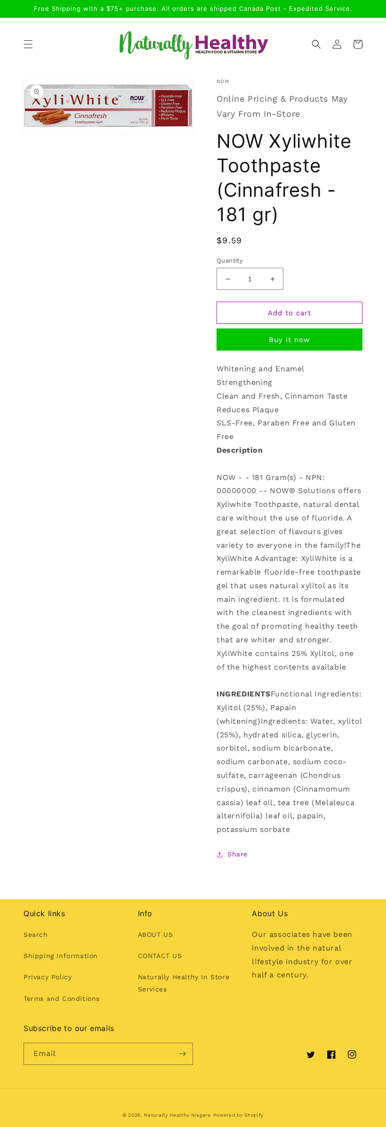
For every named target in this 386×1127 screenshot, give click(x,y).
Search (36, 934)
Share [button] (237, 854)
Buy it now (289, 340)
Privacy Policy (48, 977)
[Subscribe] (182, 1054)
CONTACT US (160, 955)
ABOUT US (155, 934)
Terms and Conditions (62, 998)
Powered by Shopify (238, 1115)
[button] (28, 44)
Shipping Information (61, 955)
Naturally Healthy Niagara (177, 1115)
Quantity (230, 260)
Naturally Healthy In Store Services (184, 982)
